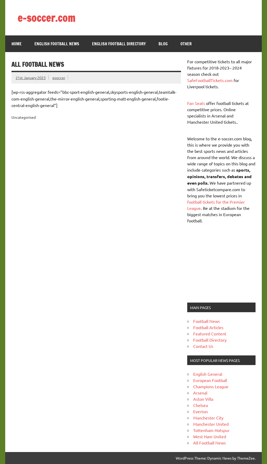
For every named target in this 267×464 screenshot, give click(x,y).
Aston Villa (203, 399)
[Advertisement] (219, 262)
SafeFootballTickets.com (210, 80)
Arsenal (200, 392)
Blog (163, 44)
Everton (200, 411)
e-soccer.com (46, 17)
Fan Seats (196, 103)
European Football (210, 380)
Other (186, 44)
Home (16, 44)
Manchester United (211, 424)
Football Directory (210, 339)
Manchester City (208, 417)
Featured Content (209, 333)
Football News (206, 321)
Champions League (210, 386)
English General (207, 374)
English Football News (56, 44)
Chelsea (200, 405)
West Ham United (209, 436)
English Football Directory (119, 44)
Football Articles (208, 327)
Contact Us (203, 346)
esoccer (58, 77)
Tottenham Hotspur (211, 430)
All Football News (209, 442)
